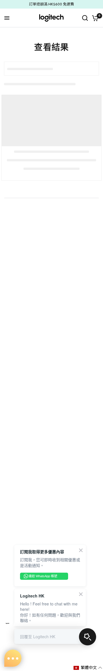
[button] (88, 668)
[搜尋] (85, 18)
